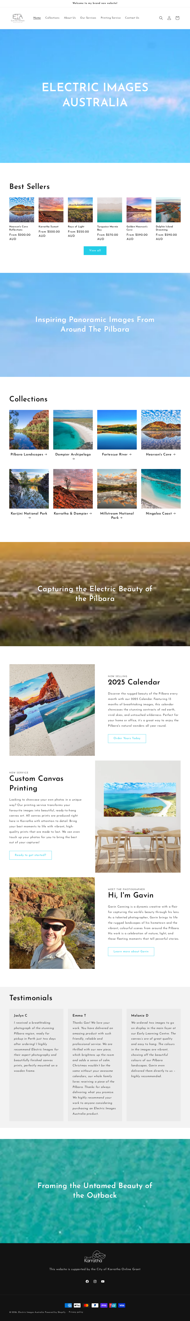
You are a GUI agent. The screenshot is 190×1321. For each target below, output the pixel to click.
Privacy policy (76, 1312)
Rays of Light (76, 226)
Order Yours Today (127, 738)
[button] (161, 18)
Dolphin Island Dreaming (164, 228)
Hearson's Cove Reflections (18, 228)
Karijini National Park (29, 513)
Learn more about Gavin (131, 951)
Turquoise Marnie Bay (107, 228)
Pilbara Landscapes (27, 454)
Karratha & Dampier (71, 513)
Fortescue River (115, 454)
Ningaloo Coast (159, 513)
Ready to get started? (30, 855)
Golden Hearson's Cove (137, 228)
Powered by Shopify (55, 1312)
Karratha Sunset (49, 226)
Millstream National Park (117, 516)
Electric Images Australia (31, 1312)
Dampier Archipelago (73, 454)
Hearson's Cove (158, 454)
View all (95, 250)
